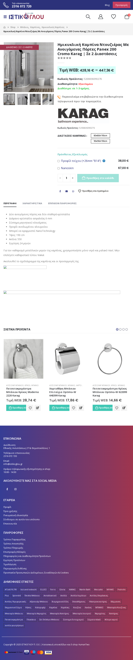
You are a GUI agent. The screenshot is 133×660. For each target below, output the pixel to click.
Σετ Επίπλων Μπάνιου (49, 619)
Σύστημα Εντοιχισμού (73, 619)
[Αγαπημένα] (113, 16)
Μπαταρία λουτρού (82, 613)
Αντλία (63, 595)
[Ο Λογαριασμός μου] (100, 16)
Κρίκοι (70, 385)
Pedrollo (122, 589)
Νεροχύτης (100, 613)
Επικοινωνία (10, 523)
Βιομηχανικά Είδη (60, 601)
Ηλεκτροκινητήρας (98, 601)
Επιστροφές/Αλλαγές (14, 551)
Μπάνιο (28, 385)
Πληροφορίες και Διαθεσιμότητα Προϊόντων (27, 556)
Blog (107, 5)
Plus (7, 595)
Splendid (16, 595)
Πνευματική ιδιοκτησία (15, 515)
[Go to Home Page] (4, 27)
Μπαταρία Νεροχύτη (36, 613)
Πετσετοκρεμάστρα (14, 619)
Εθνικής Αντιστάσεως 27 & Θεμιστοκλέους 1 (26, 448)
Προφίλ (7, 507)
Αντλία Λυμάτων (78, 595)
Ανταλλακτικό (50, 595)
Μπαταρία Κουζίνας (116, 607)
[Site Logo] (24, 16)
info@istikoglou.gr (13, 464)
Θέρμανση (115, 601)
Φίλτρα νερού (111, 619)
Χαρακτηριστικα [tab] (32, 203)
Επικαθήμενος (78, 601)
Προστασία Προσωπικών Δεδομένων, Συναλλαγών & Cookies (36, 572)
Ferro (52, 589)
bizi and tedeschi (29, 589)
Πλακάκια (31, 619)
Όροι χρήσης (10, 511)
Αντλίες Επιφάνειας (99, 595)
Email (66, 191)
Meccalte (98, 589)
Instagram (15, 489)
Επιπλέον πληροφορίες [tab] (62, 203)
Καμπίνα (53, 607)
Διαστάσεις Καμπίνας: (71, 135)
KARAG (72, 589)
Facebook (60, 191)
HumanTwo (84, 644)
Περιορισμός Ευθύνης (15, 568)
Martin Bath (84, 589)
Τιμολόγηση (9, 564)
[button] (6, 17)
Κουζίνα (77, 607)
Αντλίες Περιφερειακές (15, 601)
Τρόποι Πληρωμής (13, 547)
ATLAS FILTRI (11, 589)
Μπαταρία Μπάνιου (14, 613)
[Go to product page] (23, 359)
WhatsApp (73, 191)
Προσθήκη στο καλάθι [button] (19, 407)
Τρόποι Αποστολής (13, 543)
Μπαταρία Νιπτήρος (59, 613)
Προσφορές (122, 5)
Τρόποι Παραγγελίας (14, 539)
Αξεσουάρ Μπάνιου (14, 385)
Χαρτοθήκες (38, 385)
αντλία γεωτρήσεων (14, 625)
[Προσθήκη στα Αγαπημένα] (30, 408)
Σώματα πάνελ (94, 619)
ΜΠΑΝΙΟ (99, 607)
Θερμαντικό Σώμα (13, 607)
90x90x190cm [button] (100, 141)
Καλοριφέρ (40, 607)
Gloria (62, 589)
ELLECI (43, 589)
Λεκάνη (88, 607)
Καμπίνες (65, 607)
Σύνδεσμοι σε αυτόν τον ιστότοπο (21, 519)
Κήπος (28, 607)
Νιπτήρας (113, 613)
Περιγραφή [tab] (9, 203)
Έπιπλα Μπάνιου (32, 595)
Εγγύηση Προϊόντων (14, 560)
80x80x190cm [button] (100, 135)
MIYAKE (110, 589)
